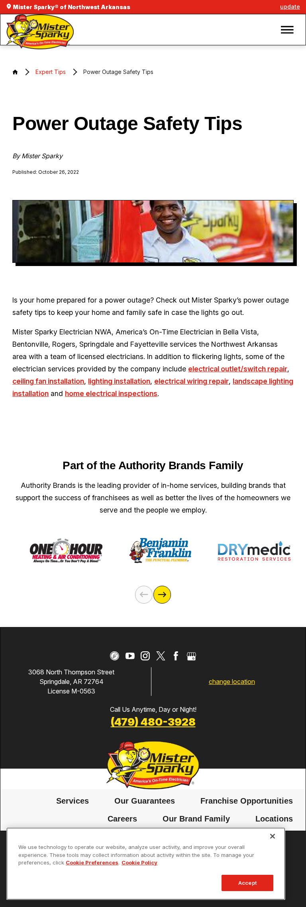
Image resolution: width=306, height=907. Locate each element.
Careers (122, 818)
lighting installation (119, 381)
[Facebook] (175, 655)
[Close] (272, 836)
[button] (287, 29)
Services (72, 800)
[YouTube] (130, 655)
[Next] (162, 594)
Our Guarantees (144, 800)
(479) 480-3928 (153, 721)
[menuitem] (72, 801)
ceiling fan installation (48, 381)
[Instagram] (145, 655)
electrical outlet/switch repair (237, 369)
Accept (247, 883)
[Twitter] (160, 655)
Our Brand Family (196, 818)
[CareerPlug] (114, 655)
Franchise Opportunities (246, 800)
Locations (274, 818)
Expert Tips (50, 71)
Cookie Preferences (92, 862)
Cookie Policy (139, 862)
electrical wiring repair (191, 381)
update (290, 6)
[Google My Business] (191, 655)
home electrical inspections (111, 393)
